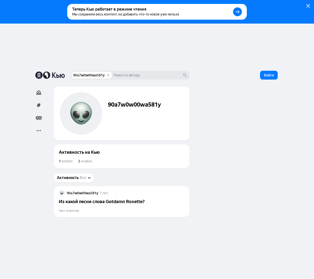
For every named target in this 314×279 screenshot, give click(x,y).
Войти (269, 75)
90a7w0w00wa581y (89, 75)
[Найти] (185, 75)
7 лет (104, 193)
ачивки (85, 161)
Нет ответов (69, 211)
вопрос (66, 161)
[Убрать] (108, 75)
